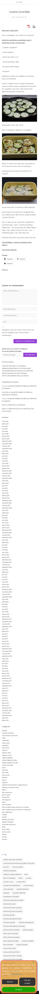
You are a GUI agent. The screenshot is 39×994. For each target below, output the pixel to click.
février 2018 (5, 673)
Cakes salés (5, 740)
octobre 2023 (6, 505)
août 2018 (5, 659)
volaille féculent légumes (12, 959)
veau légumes (8, 945)
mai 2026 (4, 429)
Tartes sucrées (6, 832)
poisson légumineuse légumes (14, 926)
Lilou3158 (5, 392)
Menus (4, 790)
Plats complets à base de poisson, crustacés (15, 807)
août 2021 (5, 570)
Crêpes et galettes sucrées (10, 763)
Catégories (5, 745)
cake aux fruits (17, 867)
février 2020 (5, 614)
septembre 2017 (7, 686)
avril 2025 (5, 461)
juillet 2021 (5, 572)
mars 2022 (5, 552)
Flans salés (5, 772)
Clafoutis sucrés (7, 755)
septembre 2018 (7, 656)
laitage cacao (8, 882)
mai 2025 (4, 458)
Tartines (4, 834)
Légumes (5, 782)
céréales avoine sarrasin (12, 874)
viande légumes (22, 945)
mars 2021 (5, 582)
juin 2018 (4, 663)
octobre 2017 (6, 683)
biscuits (6, 867)
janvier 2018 (5, 676)
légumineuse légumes (11, 897)
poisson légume (9, 915)
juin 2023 (4, 515)
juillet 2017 (5, 691)
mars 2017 (5, 701)
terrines (4, 837)
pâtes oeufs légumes (10, 934)
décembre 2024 (6, 471)
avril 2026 (5, 431)
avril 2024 (5, 491)
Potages (4, 814)
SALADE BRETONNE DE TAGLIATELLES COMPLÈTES (17, 371)
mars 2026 (5, 434)
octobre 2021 (6, 565)
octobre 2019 (6, 624)
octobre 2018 (6, 654)
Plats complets (6, 805)
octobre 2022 (6, 535)
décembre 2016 (6, 708)
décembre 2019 (6, 619)
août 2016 (5, 718)
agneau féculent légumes (12, 860)
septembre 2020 (7, 597)
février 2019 (5, 644)
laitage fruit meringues (11, 885)
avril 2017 (5, 698)
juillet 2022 (5, 542)
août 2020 (5, 599)
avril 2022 (5, 550)
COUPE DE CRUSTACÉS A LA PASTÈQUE (14, 366)
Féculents (5, 770)
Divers (4, 768)
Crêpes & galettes (7, 758)
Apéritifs (4, 731)
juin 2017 (4, 693)
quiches (4, 817)
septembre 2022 (7, 537)
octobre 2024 (6, 476)
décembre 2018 (6, 649)
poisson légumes (9, 922)
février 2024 (5, 495)
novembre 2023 (7, 503)
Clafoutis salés (6, 753)
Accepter (18, 989)
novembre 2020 (7, 592)
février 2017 (5, 703)
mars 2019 (5, 641)
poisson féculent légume (12, 908)
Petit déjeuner (6, 800)
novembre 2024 (7, 473)
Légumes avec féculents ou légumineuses (14, 785)
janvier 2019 (5, 646)
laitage (28, 878)
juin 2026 (4, 426)
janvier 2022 (5, 557)
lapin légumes (8, 889)
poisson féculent (9, 904)
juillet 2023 (5, 513)
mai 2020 (4, 607)
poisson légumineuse (26, 922)
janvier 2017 (5, 705)
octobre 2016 (6, 713)
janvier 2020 (5, 617)
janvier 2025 (5, 468)
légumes (6, 893)
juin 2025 (4, 456)
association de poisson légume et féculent (18, 863)
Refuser (10, 982)
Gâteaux (4, 777)
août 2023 (5, 510)
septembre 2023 (7, 508)
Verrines (4, 839)
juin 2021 (4, 574)
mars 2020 (5, 612)
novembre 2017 (7, 681)
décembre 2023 (6, 500)
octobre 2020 (6, 594)
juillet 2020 (5, 602)
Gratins (4, 780)
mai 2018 (4, 666)
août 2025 (5, 451)
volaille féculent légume (12, 956)
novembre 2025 (7, 444)
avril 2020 (5, 609)
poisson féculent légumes (12, 911)
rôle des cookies (27, 981)
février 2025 (5, 466)
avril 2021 (5, 579)
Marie (4, 409)
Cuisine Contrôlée (19, 12)
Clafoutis (4, 750)
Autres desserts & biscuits (10, 735)
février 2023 (5, 525)
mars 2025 (5, 463)
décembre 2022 (6, 530)
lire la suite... (16, 974)
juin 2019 (4, 634)
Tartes (4, 827)
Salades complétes (7, 822)
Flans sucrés (5, 775)
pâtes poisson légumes (11, 937)
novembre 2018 (7, 651)
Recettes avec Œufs (8, 819)
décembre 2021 (6, 560)
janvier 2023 (5, 528)
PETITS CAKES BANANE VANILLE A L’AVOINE (15, 376)
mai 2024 (4, 488)
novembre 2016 (7, 710)
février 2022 (5, 555)
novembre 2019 (7, 621)
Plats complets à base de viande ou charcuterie (16, 810)
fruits (21, 878)
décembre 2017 (6, 678)
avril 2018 (5, 668)
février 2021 (5, 584)
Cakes (4, 738)
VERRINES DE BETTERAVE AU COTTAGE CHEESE (16, 368)
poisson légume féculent (12, 919)
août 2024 (5, 481)
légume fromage (23, 889)
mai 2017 (4, 696)
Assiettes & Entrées (8, 733)
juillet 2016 (5, 720)
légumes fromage (19, 893)
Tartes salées (6, 829)
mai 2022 (4, 547)
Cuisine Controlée (7, 765)
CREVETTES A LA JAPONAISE (16, 405)
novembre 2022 (7, 533)
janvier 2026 (5, 439)
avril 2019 (5, 639)
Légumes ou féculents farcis (10, 787)
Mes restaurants (7, 792)
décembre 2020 (6, 589)
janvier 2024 (5, 498)
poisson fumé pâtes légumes (13, 900)
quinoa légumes (28, 941)
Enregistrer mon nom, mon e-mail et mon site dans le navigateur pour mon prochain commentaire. (18, 332)
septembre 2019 (7, 626)
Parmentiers (6, 797)
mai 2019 (4, 636)
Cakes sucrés (6, 743)
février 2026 (5, 436)
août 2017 (5, 688)
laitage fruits (28, 885)
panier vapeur (6, 795)
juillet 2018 (5, 661)
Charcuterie (5, 748)
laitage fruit (21, 882)
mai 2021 (4, 577)
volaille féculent (9, 948)
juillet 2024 (5, 483)
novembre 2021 (7, 562)
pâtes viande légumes (11, 941)
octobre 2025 (6, 446)
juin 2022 (4, 545)
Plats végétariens (7, 812)
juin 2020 (4, 604)
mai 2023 (4, 518)
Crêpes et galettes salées (9, 760)
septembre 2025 (7, 448)
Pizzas (4, 802)
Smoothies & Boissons (9, 824)
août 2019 (5, 629)
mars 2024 (5, 493)
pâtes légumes (28, 930)
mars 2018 (5, 671)
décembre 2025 (6, 441)
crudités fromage (9, 871)
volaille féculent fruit (11, 952)
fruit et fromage (9, 878)
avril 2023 (5, 520)
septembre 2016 (7, 715)
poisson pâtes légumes (11, 930)
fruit (26, 874)
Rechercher (30, 355)
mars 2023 (5, 523)
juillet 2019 (5, 631)
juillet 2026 (5, 424)
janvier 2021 (5, 587)
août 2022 (5, 540)
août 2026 (5, 421)
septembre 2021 (7, 567)
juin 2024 (4, 486)
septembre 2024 (7, 478)
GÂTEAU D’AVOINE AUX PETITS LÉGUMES (14, 373)
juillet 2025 (5, 453)
